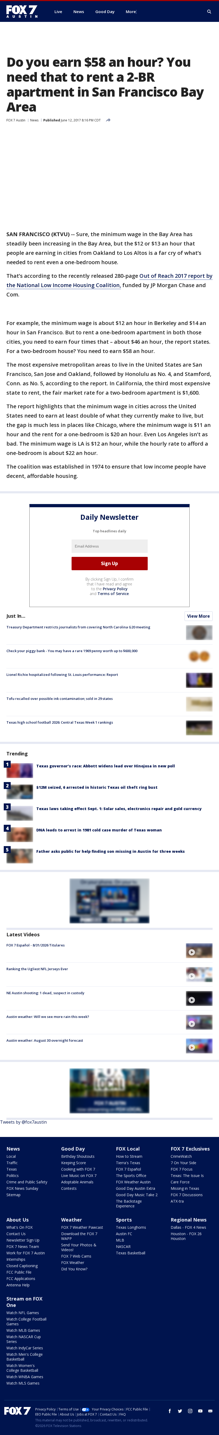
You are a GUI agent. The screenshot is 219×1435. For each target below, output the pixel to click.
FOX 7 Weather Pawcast (82, 1227)
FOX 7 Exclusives (190, 1148)
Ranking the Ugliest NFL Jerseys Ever (37, 968)
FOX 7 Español (128, 1169)
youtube (200, 1411)
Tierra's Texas (128, 1162)
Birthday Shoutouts (78, 1156)
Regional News (188, 1219)
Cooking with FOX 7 (78, 1169)
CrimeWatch (181, 1156)
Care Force (180, 1181)
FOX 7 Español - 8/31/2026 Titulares (35, 945)
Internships (15, 1259)
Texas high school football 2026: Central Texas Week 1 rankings (59, 722)
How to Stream (129, 1156)
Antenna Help (18, 1284)
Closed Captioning (22, 1265)
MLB (120, 1240)
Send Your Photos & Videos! (78, 1247)
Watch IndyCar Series (24, 1347)
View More (198, 616)
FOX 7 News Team (22, 1246)
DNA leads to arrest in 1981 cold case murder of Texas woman (99, 830)
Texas (11, 1169)
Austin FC (124, 1233)
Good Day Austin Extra (135, 1188)
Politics (12, 1175)
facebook (170, 1411)
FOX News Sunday (22, 1188)
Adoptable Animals (77, 1181)
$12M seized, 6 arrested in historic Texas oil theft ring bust (97, 787)
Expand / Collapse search (209, 11)
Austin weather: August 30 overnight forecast (44, 1040)
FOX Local (128, 1148)
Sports (124, 1219)
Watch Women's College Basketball (22, 1368)
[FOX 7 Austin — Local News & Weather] (24, 11)
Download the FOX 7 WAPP (79, 1236)
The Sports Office (131, 1175)
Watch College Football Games (26, 1321)
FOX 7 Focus (182, 1169)
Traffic (12, 1162)
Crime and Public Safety (26, 1181)
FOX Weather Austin (133, 1181)
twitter (180, 1411)
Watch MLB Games (23, 1330)
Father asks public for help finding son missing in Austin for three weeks (110, 851)
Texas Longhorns (131, 1227)
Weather (71, 1219)
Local (11, 1156)
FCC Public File (19, 1272)
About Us (17, 1219)
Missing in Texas (185, 1188)
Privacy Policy (115, 588)
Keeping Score (73, 1162)
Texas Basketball (130, 1252)
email (210, 1411)
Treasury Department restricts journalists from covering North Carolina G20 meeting (78, 627)
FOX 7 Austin (15, 120)
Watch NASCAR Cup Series (23, 1339)
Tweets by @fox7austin (23, 1122)
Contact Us (16, 1233)
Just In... (15, 616)
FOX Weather (72, 1262)
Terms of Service (113, 593)
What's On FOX (19, 1227)
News (34, 120)
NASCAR (123, 1246)
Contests (69, 1188)
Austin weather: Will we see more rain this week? (47, 1016)
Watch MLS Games (23, 1383)
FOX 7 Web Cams (76, 1256)
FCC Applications (20, 1278)
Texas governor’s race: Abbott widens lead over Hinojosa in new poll (105, 765)
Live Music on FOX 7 (78, 1175)
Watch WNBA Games (24, 1376)
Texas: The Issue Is (187, 1175)
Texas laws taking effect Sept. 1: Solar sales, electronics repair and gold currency (119, 808)
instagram (190, 1411)
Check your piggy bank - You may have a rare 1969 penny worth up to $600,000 (71, 650)
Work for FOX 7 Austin (25, 1252)
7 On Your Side (183, 1162)
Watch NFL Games (22, 1312)
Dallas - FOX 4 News (188, 1227)
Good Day (73, 1148)
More (131, 11)
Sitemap (13, 1194)
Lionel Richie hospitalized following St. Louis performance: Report (62, 674)
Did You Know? (74, 1268)
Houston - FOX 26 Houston (186, 1236)
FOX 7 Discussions (187, 1194)
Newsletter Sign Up (23, 1240)
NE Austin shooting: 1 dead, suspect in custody (45, 992)
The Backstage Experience (129, 1203)
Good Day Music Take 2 (137, 1194)
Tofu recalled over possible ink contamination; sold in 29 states (59, 698)
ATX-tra (177, 1201)
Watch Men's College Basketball (24, 1357)
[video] (199, 950)
